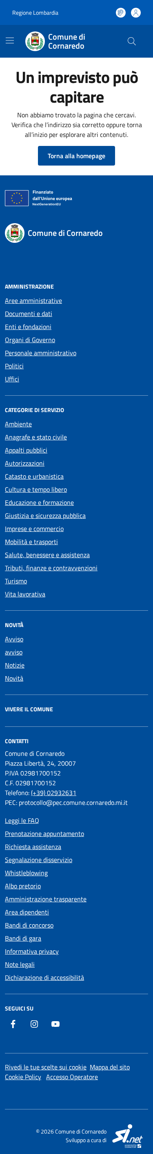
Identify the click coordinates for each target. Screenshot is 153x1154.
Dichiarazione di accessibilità (44, 977)
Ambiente (18, 424)
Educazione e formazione (39, 502)
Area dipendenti (27, 912)
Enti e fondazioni (28, 327)
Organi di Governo (30, 340)
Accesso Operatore (72, 1077)
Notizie (14, 665)
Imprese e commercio (34, 528)
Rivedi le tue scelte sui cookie (45, 1067)
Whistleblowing (26, 873)
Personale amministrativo (40, 353)
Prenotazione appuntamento (44, 833)
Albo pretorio (23, 886)
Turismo (16, 581)
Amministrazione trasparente (45, 899)
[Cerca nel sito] (132, 41)
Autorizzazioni (24, 463)
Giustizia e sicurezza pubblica (45, 515)
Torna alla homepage (76, 156)
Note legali (20, 964)
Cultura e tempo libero (36, 489)
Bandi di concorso (29, 925)
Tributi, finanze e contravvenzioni (51, 568)
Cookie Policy (23, 1077)
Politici (14, 366)
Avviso (14, 639)
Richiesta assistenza (33, 846)
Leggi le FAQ (22, 820)
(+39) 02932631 (53, 793)
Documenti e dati (28, 313)
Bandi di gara (23, 938)
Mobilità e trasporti (31, 542)
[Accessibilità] (121, 12)
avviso (13, 652)
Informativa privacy (32, 951)
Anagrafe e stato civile (36, 437)
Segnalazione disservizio (38, 860)
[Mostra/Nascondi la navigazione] (10, 40)
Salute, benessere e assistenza (47, 555)
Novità (14, 678)
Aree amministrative (33, 300)
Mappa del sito (110, 1067)
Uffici (12, 379)
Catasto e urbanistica (34, 476)
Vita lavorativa (25, 594)
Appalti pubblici (26, 450)
